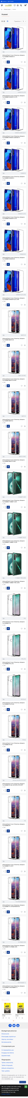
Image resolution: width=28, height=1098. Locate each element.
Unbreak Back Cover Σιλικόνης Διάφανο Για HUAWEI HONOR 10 (13, 56)
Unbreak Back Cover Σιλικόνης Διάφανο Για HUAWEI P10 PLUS (13, 703)
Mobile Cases (7, 9)
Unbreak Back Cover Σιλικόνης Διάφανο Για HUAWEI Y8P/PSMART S (13, 986)
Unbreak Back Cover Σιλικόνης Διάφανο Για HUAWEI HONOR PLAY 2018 (13, 298)
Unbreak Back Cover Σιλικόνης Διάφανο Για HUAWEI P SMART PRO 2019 (13, 582)
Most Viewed (5, 999)
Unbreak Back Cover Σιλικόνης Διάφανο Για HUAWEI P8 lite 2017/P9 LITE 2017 (13, 784)
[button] (13, 1020)
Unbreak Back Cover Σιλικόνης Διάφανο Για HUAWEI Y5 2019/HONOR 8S (13, 905)
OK (26, 1086)
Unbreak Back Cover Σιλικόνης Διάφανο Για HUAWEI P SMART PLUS (13, 541)
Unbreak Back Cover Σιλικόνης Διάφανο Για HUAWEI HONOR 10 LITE (13, 96)
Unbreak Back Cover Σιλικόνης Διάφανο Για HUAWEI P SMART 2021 (13, 501)
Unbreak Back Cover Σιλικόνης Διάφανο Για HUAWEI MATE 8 (13, 420)
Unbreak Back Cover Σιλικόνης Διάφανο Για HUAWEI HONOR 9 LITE (13, 217)
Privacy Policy (6, 1094)
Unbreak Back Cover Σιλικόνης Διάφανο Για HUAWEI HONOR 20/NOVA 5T (13, 136)
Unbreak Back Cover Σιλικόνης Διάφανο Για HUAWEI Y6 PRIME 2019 (13, 946)
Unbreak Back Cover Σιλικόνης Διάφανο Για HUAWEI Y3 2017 (13, 865)
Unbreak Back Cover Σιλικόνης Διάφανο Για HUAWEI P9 (13, 824)
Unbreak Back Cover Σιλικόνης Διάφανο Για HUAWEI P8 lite (13, 743)
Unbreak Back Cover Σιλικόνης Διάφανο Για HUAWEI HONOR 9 (13, 177)
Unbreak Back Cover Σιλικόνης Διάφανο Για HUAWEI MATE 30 (13, 339)
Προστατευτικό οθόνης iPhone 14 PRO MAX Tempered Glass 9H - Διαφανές (20, 1014)
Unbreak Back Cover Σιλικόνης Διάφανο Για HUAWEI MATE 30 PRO (13, 379)
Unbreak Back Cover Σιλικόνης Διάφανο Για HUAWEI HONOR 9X (13, 258)
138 (3, 52)
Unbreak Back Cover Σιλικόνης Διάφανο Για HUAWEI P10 (13, 622)
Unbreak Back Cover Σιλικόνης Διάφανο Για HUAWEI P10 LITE (13, 663)
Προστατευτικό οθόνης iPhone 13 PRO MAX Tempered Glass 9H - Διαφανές (7, 1014)
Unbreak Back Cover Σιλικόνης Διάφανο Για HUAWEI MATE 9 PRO (13, 460)
